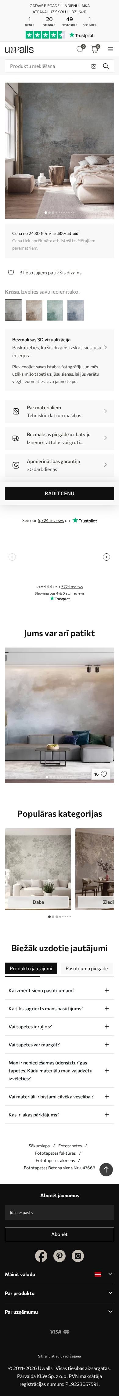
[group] (38, 869)
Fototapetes (70, 1145)
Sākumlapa (39, 1145)
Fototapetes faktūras (55, 1153)
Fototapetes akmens (55, 1160)
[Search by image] (94, 66)
